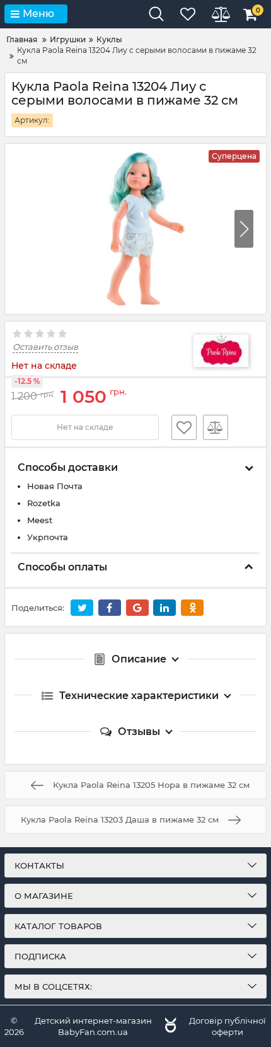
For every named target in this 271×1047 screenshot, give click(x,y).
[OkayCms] (169, 1026)
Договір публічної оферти (227, 1026)
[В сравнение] (215, 427)
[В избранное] (184, 427)
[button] (243, 229)
